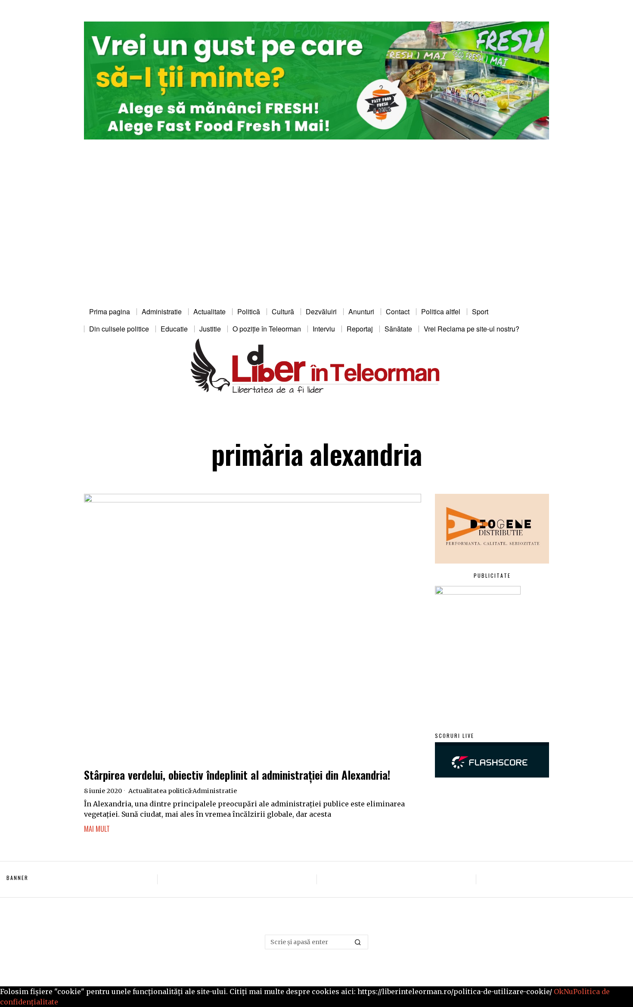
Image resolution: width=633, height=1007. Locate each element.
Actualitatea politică (160, 791)
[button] (358, 942)
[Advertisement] (316, 238)
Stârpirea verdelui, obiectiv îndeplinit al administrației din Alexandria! (237, 775)
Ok (559, 991)
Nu (568, 991)
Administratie (214, 791)
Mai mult (97, 829)
